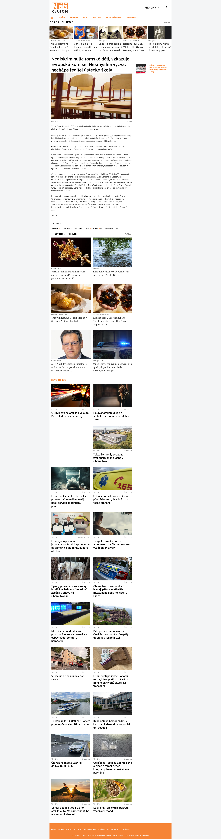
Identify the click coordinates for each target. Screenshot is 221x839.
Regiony (150, 7)
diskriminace (66, 229)
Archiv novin (103, 829)
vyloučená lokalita (109, 229)
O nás (53, 829)
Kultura (97, 17)
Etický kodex (125, 829)
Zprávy (61, 17)
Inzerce (61, 829)
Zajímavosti (131, 17)
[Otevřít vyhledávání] (166, 7)
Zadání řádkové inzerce (86, 829)
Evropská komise (81, 229)
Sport (86, 17)
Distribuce (70, 829)
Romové (94, 229)
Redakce (114, 829)
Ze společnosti (113, 17)
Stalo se (74, 17)
